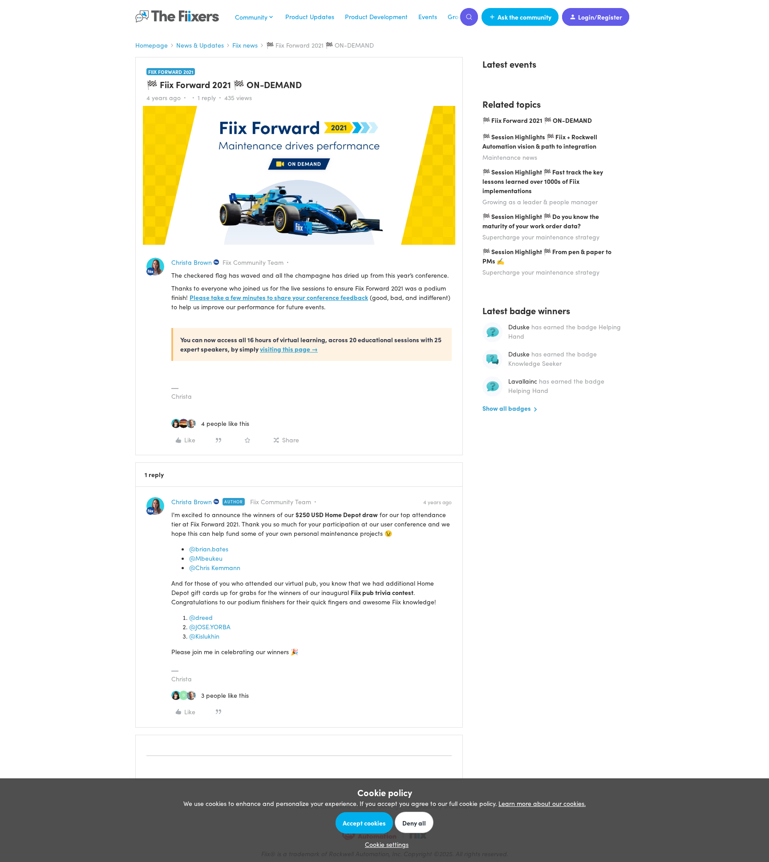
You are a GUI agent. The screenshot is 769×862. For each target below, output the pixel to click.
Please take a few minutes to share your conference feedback (279, 297)
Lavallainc (522, 380)
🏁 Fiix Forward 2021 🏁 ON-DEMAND (537, 120)
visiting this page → (289, 348)
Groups (458, 16)
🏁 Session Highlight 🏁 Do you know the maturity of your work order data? (540, 221)
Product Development (376, 16)
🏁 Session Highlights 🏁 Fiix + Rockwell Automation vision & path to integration (539, 141)
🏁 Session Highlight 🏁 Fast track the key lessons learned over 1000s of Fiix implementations (542, 181)
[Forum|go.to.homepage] (179, 17)
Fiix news (245, 44)
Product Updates (309, 16)
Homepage (151, 44)
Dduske (519, 326)
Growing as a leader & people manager (540, 201)
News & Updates (200, 44)
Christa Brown (191, 262)
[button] (520, 17)
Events (427, 16)
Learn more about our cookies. (542, 803)
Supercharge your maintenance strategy (540, 236)
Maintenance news (509, 157)
